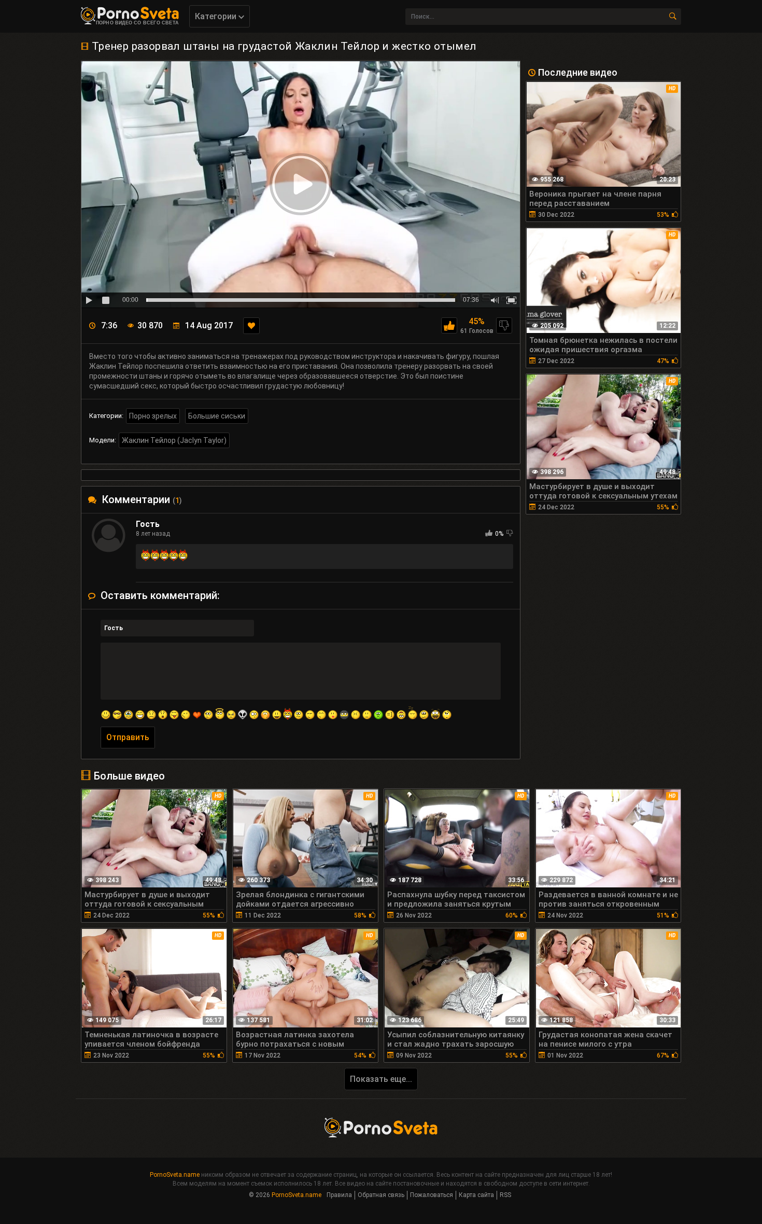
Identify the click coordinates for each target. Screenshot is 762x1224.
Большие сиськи (216, 416)
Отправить (127, 737)
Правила (339, 1195)
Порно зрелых (153, 416)
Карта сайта (476, 1195)
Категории (216, 16)
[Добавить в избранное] (251, 325)
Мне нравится (449, 325)
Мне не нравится (504, 325)
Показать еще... (381, 1079)
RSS (505, 1195)
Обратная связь (381, 1195)
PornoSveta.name (175, 1174)
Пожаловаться (431, 1195)
